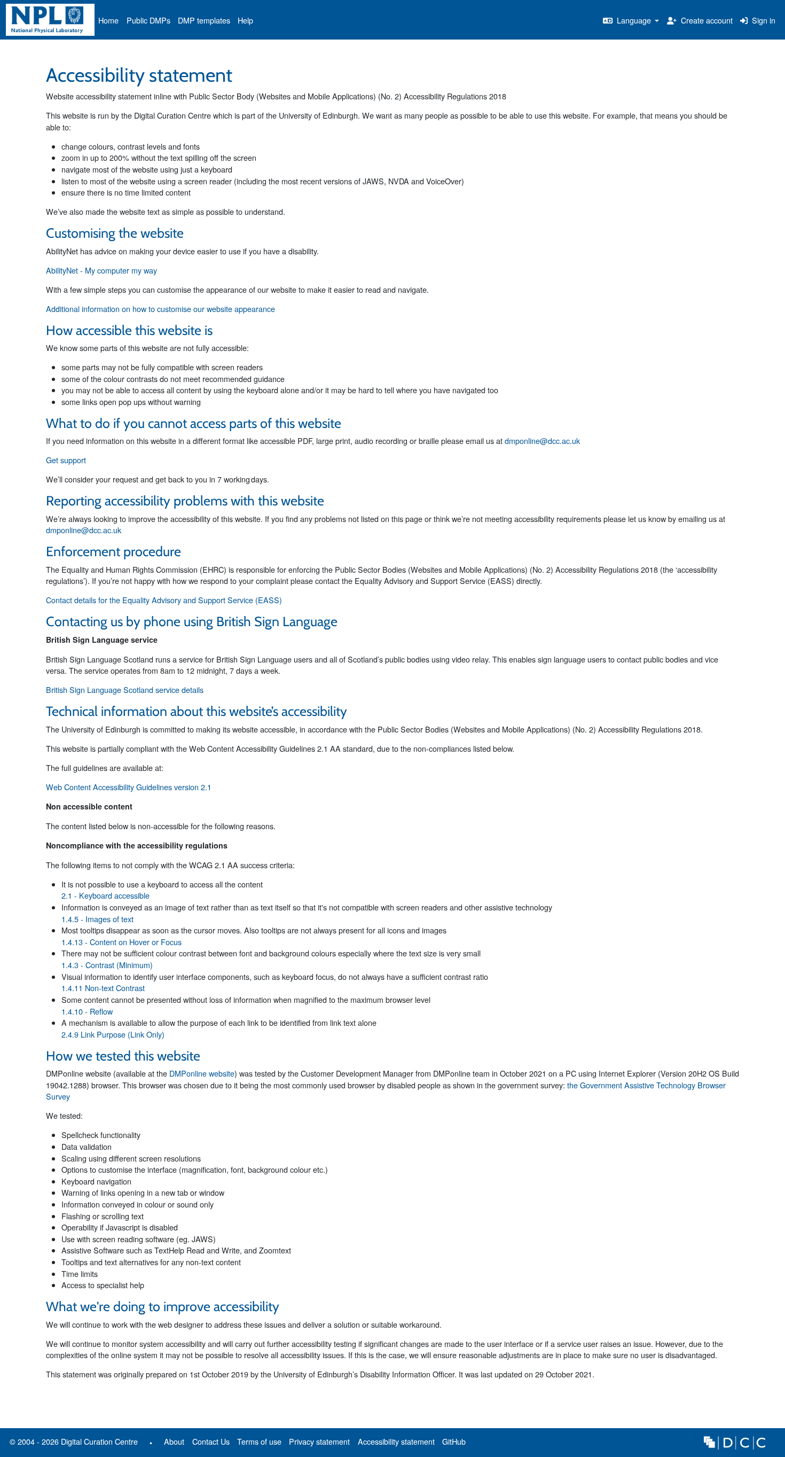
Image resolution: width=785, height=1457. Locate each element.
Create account (706, 20)
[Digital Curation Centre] (734, 1441)
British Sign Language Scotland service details (124, 689)
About (174, 1441)
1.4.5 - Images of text (97, 918)
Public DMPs (148, 20)
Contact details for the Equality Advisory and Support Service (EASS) (164, 599)
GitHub (452, 1443)
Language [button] (634, 20)
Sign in (762, 20)
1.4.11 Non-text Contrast (103, 987)
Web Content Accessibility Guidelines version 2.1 (128, 786)
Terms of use (259, 1441)
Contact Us (211, 1441)
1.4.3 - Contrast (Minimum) (107, 964)
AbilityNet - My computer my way (101, 270)
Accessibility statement (396, 1441)
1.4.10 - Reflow (87, 1011)
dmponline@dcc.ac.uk (542, 440)
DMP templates (204, 20)
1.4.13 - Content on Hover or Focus (121, 941)
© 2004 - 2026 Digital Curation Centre (72, 1443)
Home (108, 20)
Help (245, 20)
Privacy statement (319, 1441)
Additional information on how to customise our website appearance (160, 308)
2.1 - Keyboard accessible (105, 895)
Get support (66, 459)
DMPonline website (201, 1073)
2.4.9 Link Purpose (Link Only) (112, 1034)
